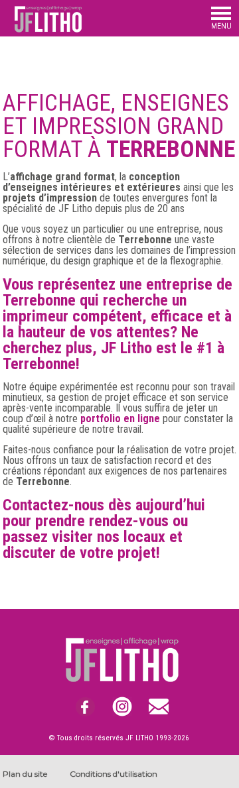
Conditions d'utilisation (113, 774)
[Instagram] (122, 706)
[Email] (158, 706)
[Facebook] (85, 706)
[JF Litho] (41, 29)
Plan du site (25, 774)
